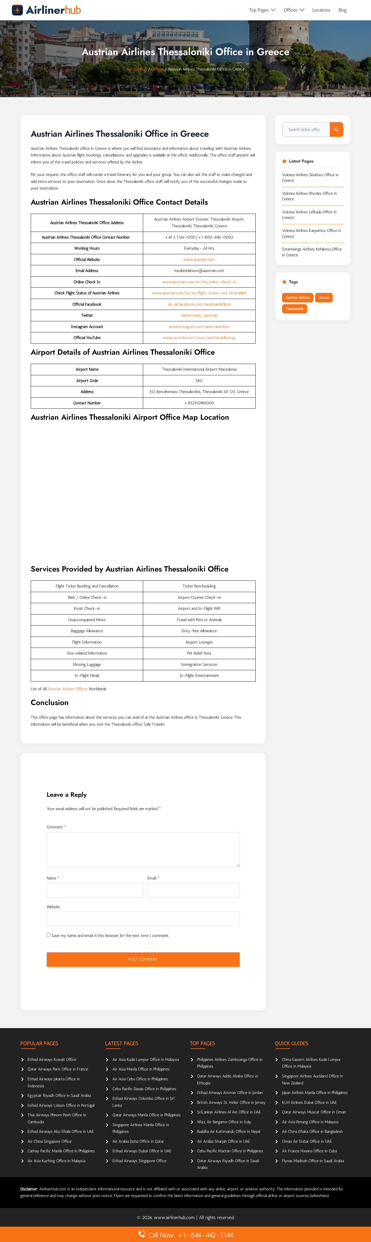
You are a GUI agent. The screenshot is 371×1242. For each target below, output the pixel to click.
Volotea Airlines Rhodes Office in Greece (309, 196)
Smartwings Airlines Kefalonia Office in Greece (312, 252)
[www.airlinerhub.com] (46, 10)
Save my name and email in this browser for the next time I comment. (110, 935)
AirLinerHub (137, 69)
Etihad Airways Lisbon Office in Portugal (61, 1105)
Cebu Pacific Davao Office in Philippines (144, 1088)
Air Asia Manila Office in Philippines (141, 1069)
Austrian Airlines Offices (68, 688)
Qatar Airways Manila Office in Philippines (146, 1115)
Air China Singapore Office (50, 1141)
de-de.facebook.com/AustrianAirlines (199, 304)
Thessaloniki (294, 309)
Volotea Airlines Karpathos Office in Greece (311, 233)
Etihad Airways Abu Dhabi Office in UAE (61, 1131)
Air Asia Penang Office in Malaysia (310, 1122)
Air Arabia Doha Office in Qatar (138, 1141)
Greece (324, 297)
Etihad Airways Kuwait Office (52, 1059)
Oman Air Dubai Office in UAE (307, 1141)
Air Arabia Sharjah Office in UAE (223, 1141)
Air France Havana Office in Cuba (309, 1151)
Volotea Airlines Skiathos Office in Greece (310, 177)
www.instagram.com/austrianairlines (199, 326)
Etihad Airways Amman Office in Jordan (230, 1092)
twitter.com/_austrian (199, 315)
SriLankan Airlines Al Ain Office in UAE (229, 1112)
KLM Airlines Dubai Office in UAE (309, 1102)
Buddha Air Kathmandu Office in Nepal (228, 1131)
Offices (290, 10)
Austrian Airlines (298, 297)
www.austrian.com (199, 259)
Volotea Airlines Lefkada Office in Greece (309, 215)
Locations (321, 10)
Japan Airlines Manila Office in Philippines (315, 1092)
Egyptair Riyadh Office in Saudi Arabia (59, 1095)
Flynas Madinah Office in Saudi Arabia (313, 1160)
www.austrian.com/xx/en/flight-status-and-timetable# (199, 293)
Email (153, 878)
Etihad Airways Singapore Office (139, 1160)
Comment (56, 827)
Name (53, 878)
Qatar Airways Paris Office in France (58, 1069)
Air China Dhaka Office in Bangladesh (312, 1131)
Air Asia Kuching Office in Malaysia (56, 1160)
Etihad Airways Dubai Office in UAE (141, 1151)
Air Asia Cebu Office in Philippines (140, 1079)
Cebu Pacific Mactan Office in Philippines (230, 1151)
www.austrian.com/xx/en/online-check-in (199, 282)
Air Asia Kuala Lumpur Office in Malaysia (145, 1059)
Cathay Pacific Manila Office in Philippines (61, 1151)
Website (53, 906)
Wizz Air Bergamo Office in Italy (224, 1122)
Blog (343, 10)
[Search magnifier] (336, 129)
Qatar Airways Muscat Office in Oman (314, 1112)
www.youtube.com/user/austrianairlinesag (199, 337)
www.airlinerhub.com (175, 1217)
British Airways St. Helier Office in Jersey (231, 1102)
